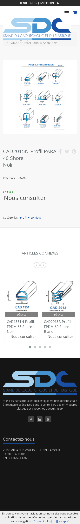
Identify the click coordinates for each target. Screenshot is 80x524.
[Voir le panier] (75, 13)
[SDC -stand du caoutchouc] (36, 19)
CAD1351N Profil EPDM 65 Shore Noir (20, 326)
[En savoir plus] (42, 521)
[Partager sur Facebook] (60, 152)
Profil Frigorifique (31, 217)
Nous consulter (25, 198)
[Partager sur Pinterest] (74, 152)
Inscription (47, 3)
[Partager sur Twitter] (66, 152)
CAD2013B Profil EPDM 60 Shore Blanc (57, 326)
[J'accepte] (62, 521)
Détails (21, 314)
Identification (28, 3)
